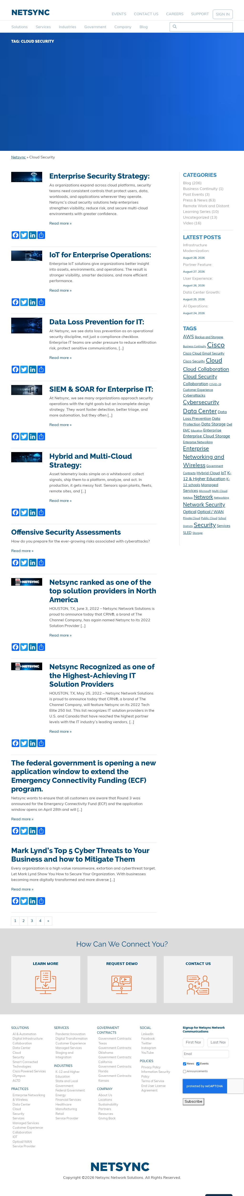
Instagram (148, 1048)
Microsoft (205, 491)
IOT (15, 1137)
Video (188, 223)
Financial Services (68, 1099)
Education (196, 431)
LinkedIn (147, 1034)
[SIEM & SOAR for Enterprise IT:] (26, 392)
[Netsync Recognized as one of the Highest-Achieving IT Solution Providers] (26, 668)
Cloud (214, 361)
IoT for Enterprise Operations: (100, 255)
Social (145, 1028)
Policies (146, 1061)
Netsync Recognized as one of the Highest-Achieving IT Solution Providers (101, 675)
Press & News (195, 200)
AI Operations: (195, 306)
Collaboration (195, 384)
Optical (189, 512)
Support (200, 14)
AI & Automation (24, 1034)
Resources (105, 1114)
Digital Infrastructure (28, 1038)
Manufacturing (66, 1109)
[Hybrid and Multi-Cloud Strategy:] (26, 459)
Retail (60, 1114)
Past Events (193, 195)
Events (119, 14)
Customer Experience (198, 390)
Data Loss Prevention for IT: (96, 322)
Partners (104, 1109)
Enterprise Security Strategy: (99, 176)
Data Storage (213, 425)
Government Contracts (108, 1030)
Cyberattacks (194, 396)
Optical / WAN (210, 512)
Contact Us (146, 14)
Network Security (204, 505)
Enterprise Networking (198, 442)
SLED (187, 533)
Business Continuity (200, 189)
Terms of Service (152, 1081)
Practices (19, 1089)
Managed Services (26, 1123)
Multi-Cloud (219, 491)
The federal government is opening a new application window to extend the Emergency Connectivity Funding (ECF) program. (83, 776)
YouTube (147, 1052)
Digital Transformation (72, 1038)
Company (123, 27)
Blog (144, 27)
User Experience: (198, 279)
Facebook (148, 1038)
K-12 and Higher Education (68, 1074)
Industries (67, 27)
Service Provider (24, 1146)
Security (205, 525)
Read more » (60, 224)
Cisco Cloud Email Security (203, 354)
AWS (188, 337)
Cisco (216, 345)
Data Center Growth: (201, 293)
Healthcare (63, 1104)
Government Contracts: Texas (115, 1041)
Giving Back (107, 1118)
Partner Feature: (197, 265)
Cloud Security (200, 376)
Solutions (19, 27)
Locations (105, 1099)
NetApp (188, 497)
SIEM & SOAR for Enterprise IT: (101, 389)
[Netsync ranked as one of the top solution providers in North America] (26, 584)
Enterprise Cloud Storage (206, 436)
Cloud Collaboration (206, 369)
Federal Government (70, 1090)
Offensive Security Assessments (66, 532)
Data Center (200, 412)
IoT (223, 473)
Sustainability (108, 1104)
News (190, 1063)
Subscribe (193, 1102)
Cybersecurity (201, 403)
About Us (105, 1095)
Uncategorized (196, 218)
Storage (198, 533)
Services (43, 27)
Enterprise (212, 430)
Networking (221, 497)
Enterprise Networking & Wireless (29, 1098)
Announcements (197, 1071)
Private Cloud (191, 518)
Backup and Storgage (209, 337)
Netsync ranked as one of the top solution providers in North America (102, 591)
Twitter (146, 1043)
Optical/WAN (22, 1141)
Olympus (19, 1076)
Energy (61, 1095)
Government (95, 27)
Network (203, 497)
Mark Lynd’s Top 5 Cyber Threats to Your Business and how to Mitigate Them (80, 855)
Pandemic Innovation (71, 1034)
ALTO (16, 1080)
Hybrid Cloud (208, 473)
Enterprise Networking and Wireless (203, 457)
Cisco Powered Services (29, 1071)
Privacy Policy (151, 1067)
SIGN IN (223, 14)
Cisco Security (194, 362)
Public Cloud (209, 518)
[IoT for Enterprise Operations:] (26, 257)
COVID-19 (215, 384)
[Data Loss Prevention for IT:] (26, 327)
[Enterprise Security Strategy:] (26, 179)
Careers (174, 14)
